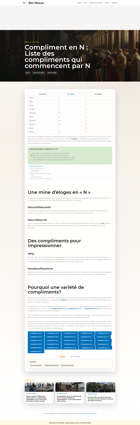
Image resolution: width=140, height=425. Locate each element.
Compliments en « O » (58, 308)
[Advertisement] (70, 18)
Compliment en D (86, 333)
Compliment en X (87, 348)
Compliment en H (69, 337)
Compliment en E (103, 333)
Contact (79, 3)
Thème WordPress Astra (89, 413)
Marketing (114, 3)
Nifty (32, 175)
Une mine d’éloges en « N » (37, 168)
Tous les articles (36, 365)
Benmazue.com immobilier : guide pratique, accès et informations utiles (70, 423)
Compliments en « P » (74, 308)
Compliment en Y (104, 348)
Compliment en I (86, 337)
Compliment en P (36, 344)
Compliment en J (102, 337)
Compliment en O (103, 340)
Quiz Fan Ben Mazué (49, 413)
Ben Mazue (36, 3)
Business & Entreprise (96, 3)
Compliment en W (70, 348)
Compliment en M (70, 340)
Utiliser (63, 300)
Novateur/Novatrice (36, 176)
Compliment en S (86, 344)
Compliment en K (36, 340)
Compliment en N (86, 340)
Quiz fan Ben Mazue (51, 365)
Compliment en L (52, 340)
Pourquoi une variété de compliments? (40, 178)
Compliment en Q (53, 344)
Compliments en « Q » (91, 308)
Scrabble (74, 139)
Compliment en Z (36, 351)
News (85, 3)
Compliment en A (36, 333)
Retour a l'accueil (67, 365)
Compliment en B (53, 333)
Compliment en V (53, 348)
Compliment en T (103, 344)
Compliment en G (53, 337)
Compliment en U (36, 348)
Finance (107, 3)
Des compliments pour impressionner (40, 173)
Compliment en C (70, 333)
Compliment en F (36, 337)
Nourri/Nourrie (35, 171)
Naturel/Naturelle (35, 170)
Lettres (71, 94)
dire (102, 223)
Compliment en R (70, 344)
